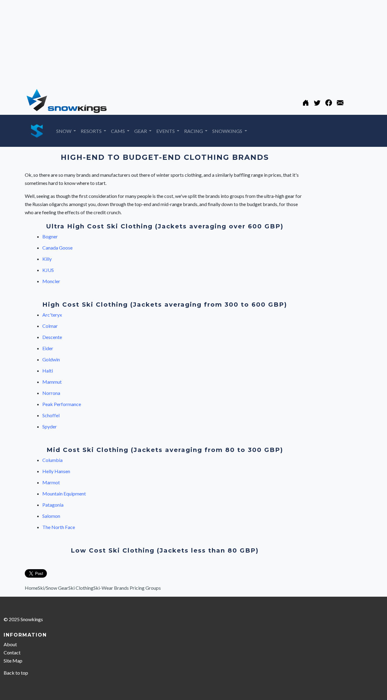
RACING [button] (194, 131)
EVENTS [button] (166, 131)
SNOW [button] (64, 131)
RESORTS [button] (91, 131)
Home (31, 588)
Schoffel (51, 415)
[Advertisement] (181, 42)
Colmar (50, 326)
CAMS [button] (118, 131)
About (10, 644)
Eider (47, 348)
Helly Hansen (56, 471)
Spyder (49, 426)
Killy (47, 259)
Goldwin (51, 359)
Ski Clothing (80, 588)
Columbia (52, 460)
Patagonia (52, 505)
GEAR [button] (141, 131)
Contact (12, 652)
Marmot (51, 482)
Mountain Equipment (64, 493)
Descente (52, 337)
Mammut (52, 382)
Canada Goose (57, 247)
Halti (47, 370)
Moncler (51, 281)
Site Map (13, 660)
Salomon (51, 516)
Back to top (16, 673)
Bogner (50, 236)
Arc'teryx (52, 315)
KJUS (48, 270)
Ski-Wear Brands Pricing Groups (127, 588)
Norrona (51, 393)
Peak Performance (61, 404)
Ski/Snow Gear (53, 588)
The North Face (58, 527)
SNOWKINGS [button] (227, 131)
